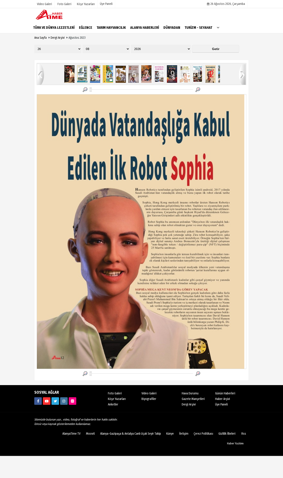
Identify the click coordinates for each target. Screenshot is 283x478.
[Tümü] (218, 27)
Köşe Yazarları (117, 399)
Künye (170, 434)
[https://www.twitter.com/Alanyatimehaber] (55, 401)
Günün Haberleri (225, 393)
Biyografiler (149, 399)
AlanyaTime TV (71, 434)
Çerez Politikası (203, 434)
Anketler (113, 404)
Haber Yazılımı (235, 443)
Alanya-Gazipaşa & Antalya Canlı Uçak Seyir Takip (130, 434)
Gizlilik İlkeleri (226, 434)
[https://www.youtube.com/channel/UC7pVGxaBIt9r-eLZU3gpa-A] (46, 401)
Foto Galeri (115, 393)
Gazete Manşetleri (193, 399)
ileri (242, 74)
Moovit (90, 434)
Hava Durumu (190, 393)
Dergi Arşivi (58, 38)
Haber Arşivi (222, 399)
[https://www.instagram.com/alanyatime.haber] (64, 401)
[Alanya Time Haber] (56, 14)
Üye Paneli (106, 4)
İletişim (183, 434)
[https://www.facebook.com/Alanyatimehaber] (38, 401)
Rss (243, 434)
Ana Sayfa (40, 38)
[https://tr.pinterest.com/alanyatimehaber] (72, 401)
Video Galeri (149, 393)
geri (40, 74)
